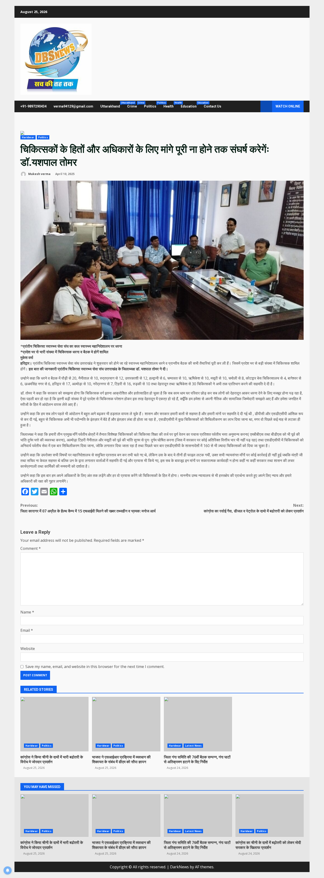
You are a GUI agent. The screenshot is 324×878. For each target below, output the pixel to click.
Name (27, 612)
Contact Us (212, 106)
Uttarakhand (112, 105)
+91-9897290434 (33, 106)
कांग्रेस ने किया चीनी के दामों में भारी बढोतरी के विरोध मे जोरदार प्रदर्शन (54, 724)
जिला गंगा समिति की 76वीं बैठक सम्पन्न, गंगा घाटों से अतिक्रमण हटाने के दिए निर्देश (198, 724)
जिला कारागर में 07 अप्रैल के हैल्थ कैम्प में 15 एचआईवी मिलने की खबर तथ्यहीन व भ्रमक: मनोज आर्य (88, 508)
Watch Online (288, 106)
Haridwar (28, 137)
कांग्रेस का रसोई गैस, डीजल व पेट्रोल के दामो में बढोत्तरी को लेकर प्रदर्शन (254, 508)
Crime (133, 105)
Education (190, 105)
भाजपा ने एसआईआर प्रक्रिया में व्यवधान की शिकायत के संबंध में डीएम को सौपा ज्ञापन (126, 724)
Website (27, 648)
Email (26, 630)
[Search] (254, 106)
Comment (30, 548)
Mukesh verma (39, 174)
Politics (152, 105)
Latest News (193, 745)
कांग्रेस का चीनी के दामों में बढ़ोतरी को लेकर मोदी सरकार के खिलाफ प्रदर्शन (270, 815)
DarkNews (179, 866)
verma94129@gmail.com (73, 106)
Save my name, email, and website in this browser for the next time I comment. (94, 666)
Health (170, 105)
